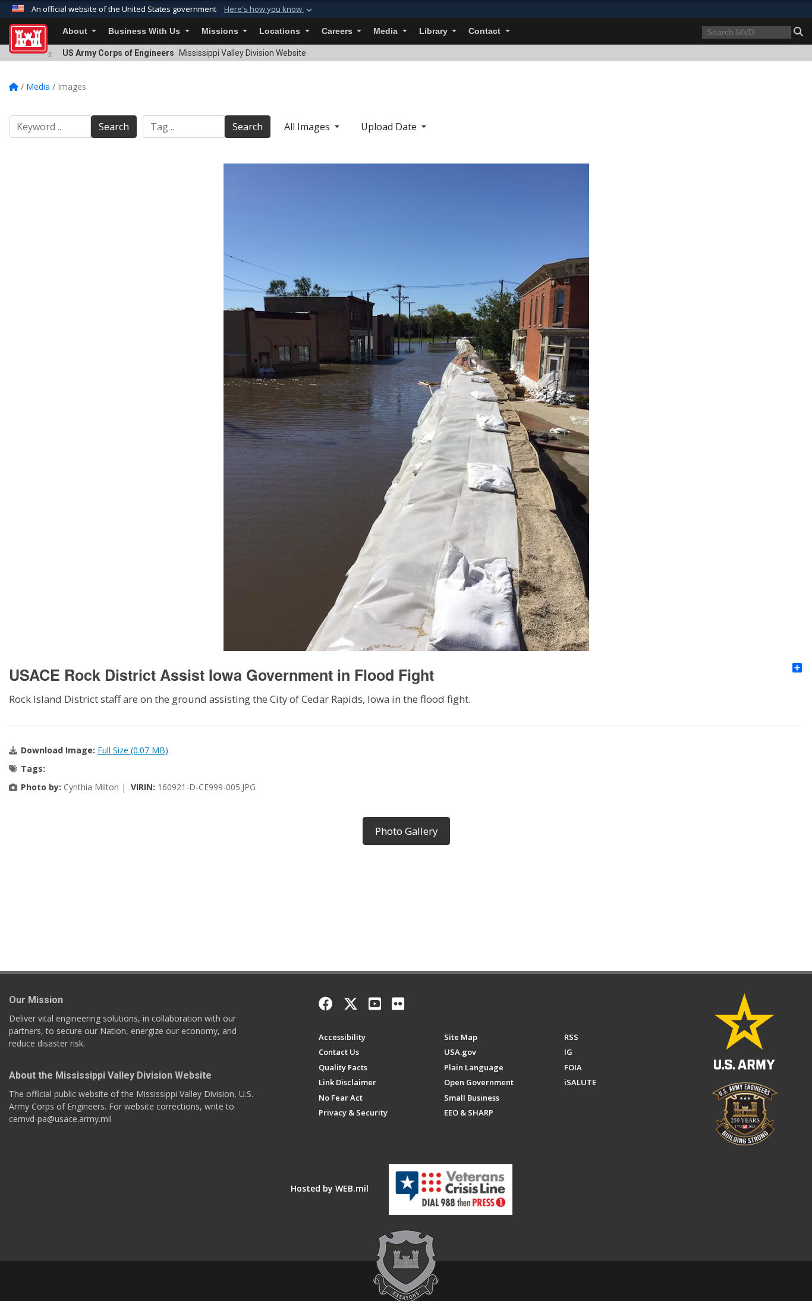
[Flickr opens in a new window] (398, 1003)
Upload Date (390, 126)
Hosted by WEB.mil (330, 1188)
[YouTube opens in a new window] (375, 1003)
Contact (485, 31)
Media (386, 31)
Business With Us (145, 31)
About (76, 31)
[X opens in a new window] (351, 1003)
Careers (338, 31)
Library (434, 31)
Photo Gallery (406, 831)
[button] (269, 9)
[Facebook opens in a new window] (326, 1003)
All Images (308, 126)
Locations (281, 31)
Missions (221, 31)
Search (114, 126)
